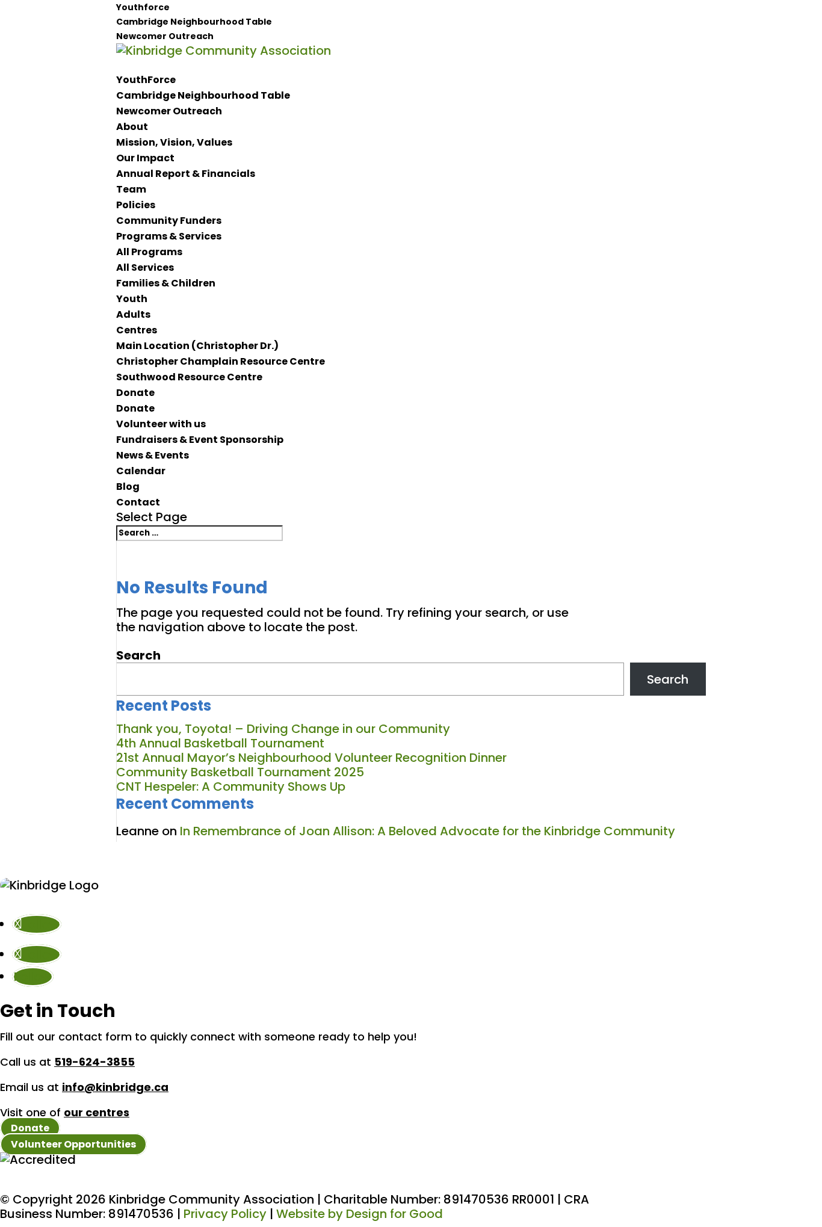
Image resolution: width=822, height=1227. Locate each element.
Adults (133, 314)
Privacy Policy (225, 1213)
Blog (128, 486)
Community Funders (168, 220)
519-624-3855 (94, 1061)
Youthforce (143, 7)
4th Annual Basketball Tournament (221, 743)
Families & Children (165, 283)
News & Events (152, 455)
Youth (131, 299)
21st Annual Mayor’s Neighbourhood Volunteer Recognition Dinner (311, 757)
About (132, 127)
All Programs (149, 252)
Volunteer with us (161, 424)
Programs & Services (168, 236)
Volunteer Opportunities (73, 1144)
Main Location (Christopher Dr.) (197, 346)
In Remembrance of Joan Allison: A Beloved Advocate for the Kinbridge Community (429, 831)
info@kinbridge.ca (115, 1087)
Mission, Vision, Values (174, 142)
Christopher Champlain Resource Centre (220, 361)
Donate (135, 393)
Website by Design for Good (359, 1213)
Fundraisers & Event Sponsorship (199, 440)
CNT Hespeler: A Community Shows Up (230, 786)
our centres (96, 1112)
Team (131, 189)
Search (138, 655)
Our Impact (145, 158)
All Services (145, 267)
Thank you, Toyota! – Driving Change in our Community (283, 728)
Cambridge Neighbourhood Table (194, 22)
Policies (135, 205)
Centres (136, 330)
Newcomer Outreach (165, 36)
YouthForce (146, 80)
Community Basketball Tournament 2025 (240, 772)
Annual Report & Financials (185, 174)
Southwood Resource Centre (189, 377)
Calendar (140, 471)
